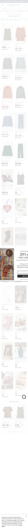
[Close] (26, 516)
